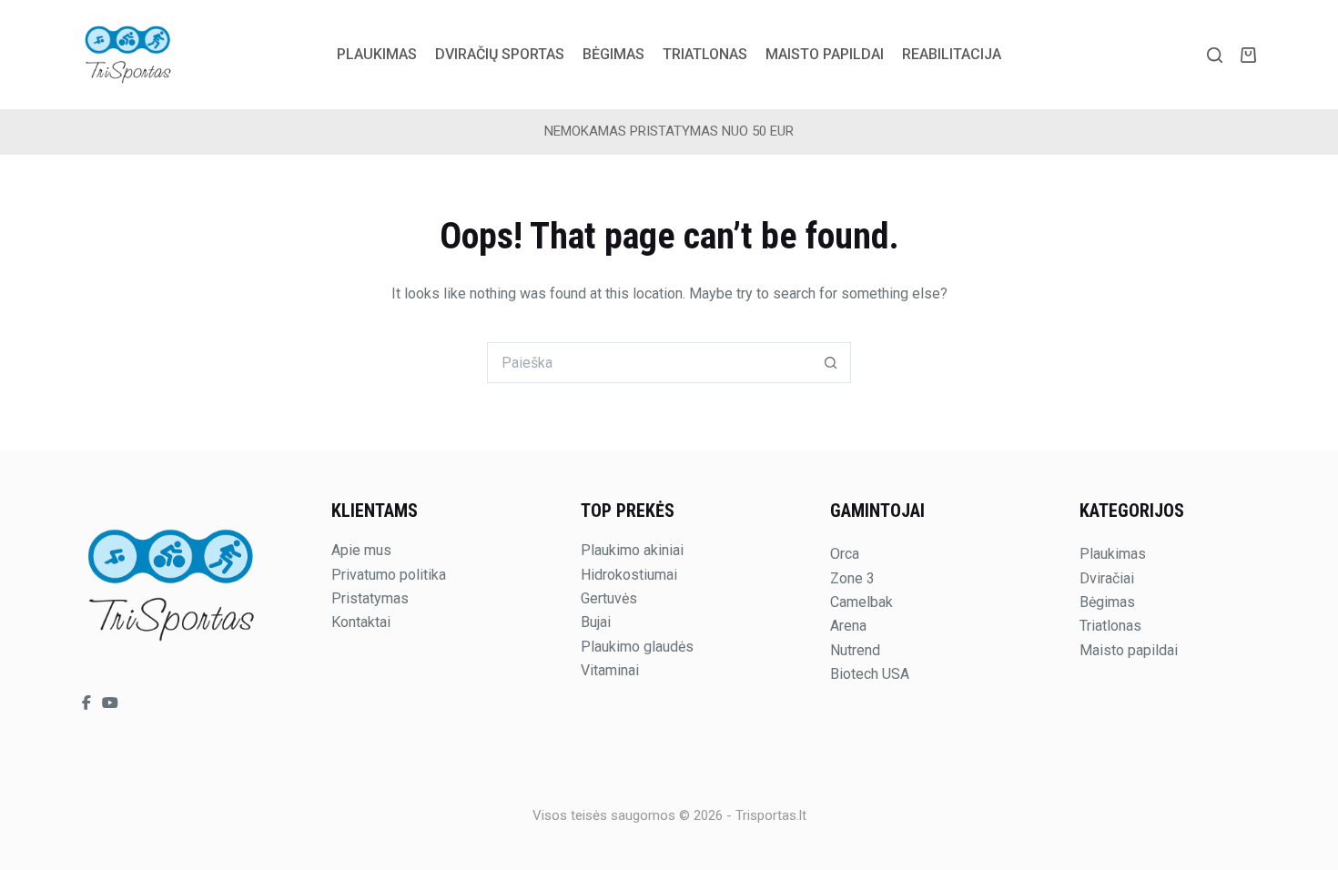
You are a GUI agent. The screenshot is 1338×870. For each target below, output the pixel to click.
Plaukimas (377, 54)
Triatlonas (705, 54)
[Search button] (830, 362)
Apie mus (361, 550)
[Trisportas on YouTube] (110, 703)
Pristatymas (370, 598)
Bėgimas (613, 54)
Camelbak (861, 602)
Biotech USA (869, 674)
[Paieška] (1214, 55)
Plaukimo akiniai (632, 550)
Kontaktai (360, 622)
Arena (848, 625)
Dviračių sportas (499, 54)
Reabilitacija (951, 54)
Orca (844, 553)
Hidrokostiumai (629, 574)
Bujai (596, 622)
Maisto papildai (824, 54)
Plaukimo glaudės (637, 646)
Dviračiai (1107, 578)
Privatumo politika (388, 574)
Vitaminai (610, 670)
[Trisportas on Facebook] (88, 703)
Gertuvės (609, 598)
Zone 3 (852, 578)
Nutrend (855, 650)
